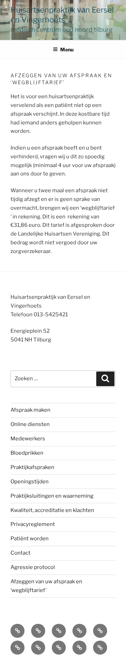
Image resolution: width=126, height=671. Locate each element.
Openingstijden (29, 481)
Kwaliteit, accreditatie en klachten (52, 510)
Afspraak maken (30, 410)
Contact (20, 553)
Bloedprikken (26, 453)
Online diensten (30, 424)
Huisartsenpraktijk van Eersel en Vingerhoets (62, 14)
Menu (67, 49)
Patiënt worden (29, 538)
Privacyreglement (32, 524)
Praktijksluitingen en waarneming (51, 496)
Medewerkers (27, 438)
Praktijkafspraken (32, 467)
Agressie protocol (32, 567)
